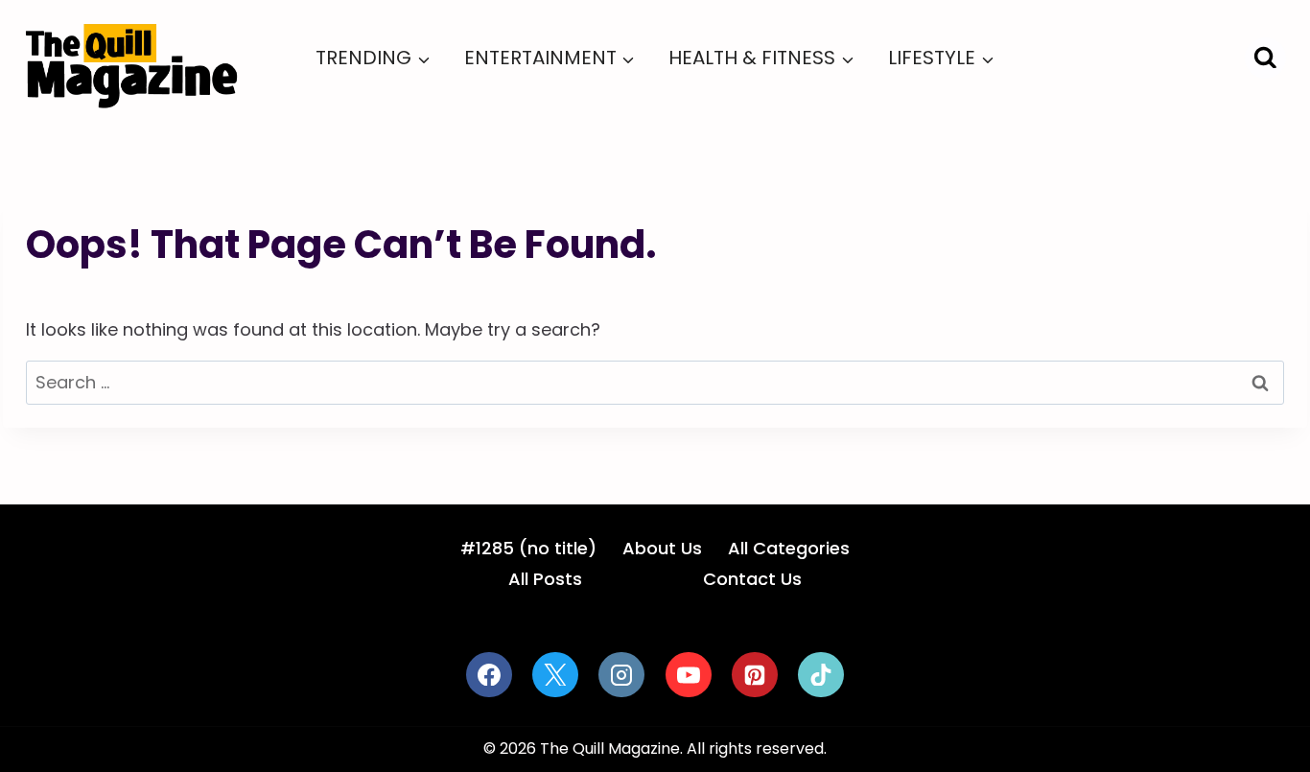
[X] (555, 675)
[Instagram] (621, 675)
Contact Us (752, 579)
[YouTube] (689, 675)
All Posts (545, 579)
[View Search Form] (1265, 58)
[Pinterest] (755, 675)
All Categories (789, 548)
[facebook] (489, 675)
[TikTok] (821, 675)
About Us (662, 548)
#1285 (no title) (528, 548)
